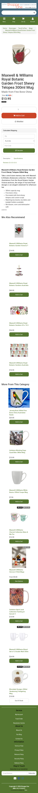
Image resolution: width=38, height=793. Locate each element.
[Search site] (34, 12)
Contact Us (19, 739)
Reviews (6, 162)
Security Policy (19, 759)
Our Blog (19, 734)
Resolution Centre (19, 723)
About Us (19, 730)
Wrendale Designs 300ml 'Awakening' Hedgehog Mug (18, 691)
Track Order (19, 719)
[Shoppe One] (19, 5)
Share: (4, 95)
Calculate (20, 150)
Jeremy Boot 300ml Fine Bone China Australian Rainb (18, 413)
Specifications (18, 158)
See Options (19, 581)
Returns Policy (19, 754)
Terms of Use (19, 746)
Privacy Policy (19, 750)
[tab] (7, 158)
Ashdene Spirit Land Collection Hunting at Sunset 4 (17, 612)
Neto (26, 790)
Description (6, 158)
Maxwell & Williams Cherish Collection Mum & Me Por (18, 532)
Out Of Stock (19, 700)
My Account (19, 714)
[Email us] (15, 778)
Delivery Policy (19, 763)
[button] (19, 121)
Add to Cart (20, 115)
